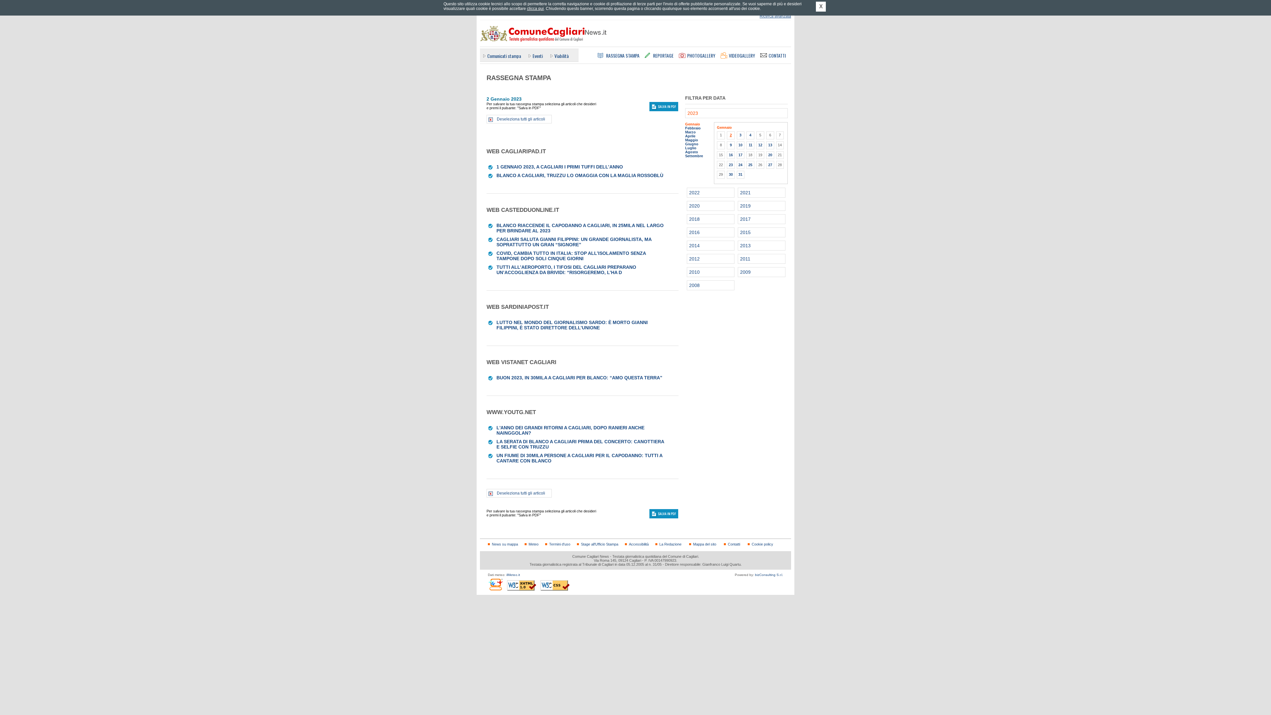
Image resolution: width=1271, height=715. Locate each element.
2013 (745, 245)
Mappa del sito (704, 544)
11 (750, 145)
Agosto (691, 152)
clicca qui (535, 8)
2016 (694, 232)
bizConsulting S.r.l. (769, 575)
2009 (745, 272)
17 (740, 155)
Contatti (734, 544)
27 (770, 165)
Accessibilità (639, 544)
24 (740, 165)
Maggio (691, 140)
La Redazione (670, 544)
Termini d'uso (559, 544)
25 (750, 165)
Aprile (690, 136)
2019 (745, 206)
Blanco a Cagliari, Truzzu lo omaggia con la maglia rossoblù (579, 175)
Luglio (690, 148)
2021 (745, 192)
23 (731, 165)
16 (731, 155)
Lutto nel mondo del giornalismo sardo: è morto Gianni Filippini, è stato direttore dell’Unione (572, 325)
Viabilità (561, 55)
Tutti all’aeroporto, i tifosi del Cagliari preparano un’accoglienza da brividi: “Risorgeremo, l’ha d (566, 269)
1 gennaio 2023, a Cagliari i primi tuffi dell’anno (559, 166)
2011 (745, 259)
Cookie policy (762, 544)
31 (740, 174)
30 (731, 174)
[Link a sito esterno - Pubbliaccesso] (495, 584)
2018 (694, 219)
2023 (692, 113)
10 (740, 145)
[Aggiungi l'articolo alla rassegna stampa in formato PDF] (491, 167)
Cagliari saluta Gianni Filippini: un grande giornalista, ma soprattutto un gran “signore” (573, 242)
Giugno (691, 144)
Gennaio (692, 124)
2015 (745, 232)
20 (770, 155)
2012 (694, 259)
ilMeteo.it (513, 575)
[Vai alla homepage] (543, 33)
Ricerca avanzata (775, 16)
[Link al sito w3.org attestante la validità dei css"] (555, 585)
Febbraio (693, 128)
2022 (694, 192)
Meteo (534, 544)
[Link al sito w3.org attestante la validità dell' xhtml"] (521, 585)
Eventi (538, 55)
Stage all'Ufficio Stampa (599, 544)
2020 (694, 206)
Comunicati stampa (504, 55)
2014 (694, 245)
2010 (694, 272)
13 (770, 145)
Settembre (694, 156)
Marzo (690, 132)
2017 (745, 219)
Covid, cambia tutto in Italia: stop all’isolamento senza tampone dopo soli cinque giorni (571, 256)
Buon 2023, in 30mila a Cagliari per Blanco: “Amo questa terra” (579, 377)
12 (760, 145)
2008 (694, 285)
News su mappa (505, 544)
